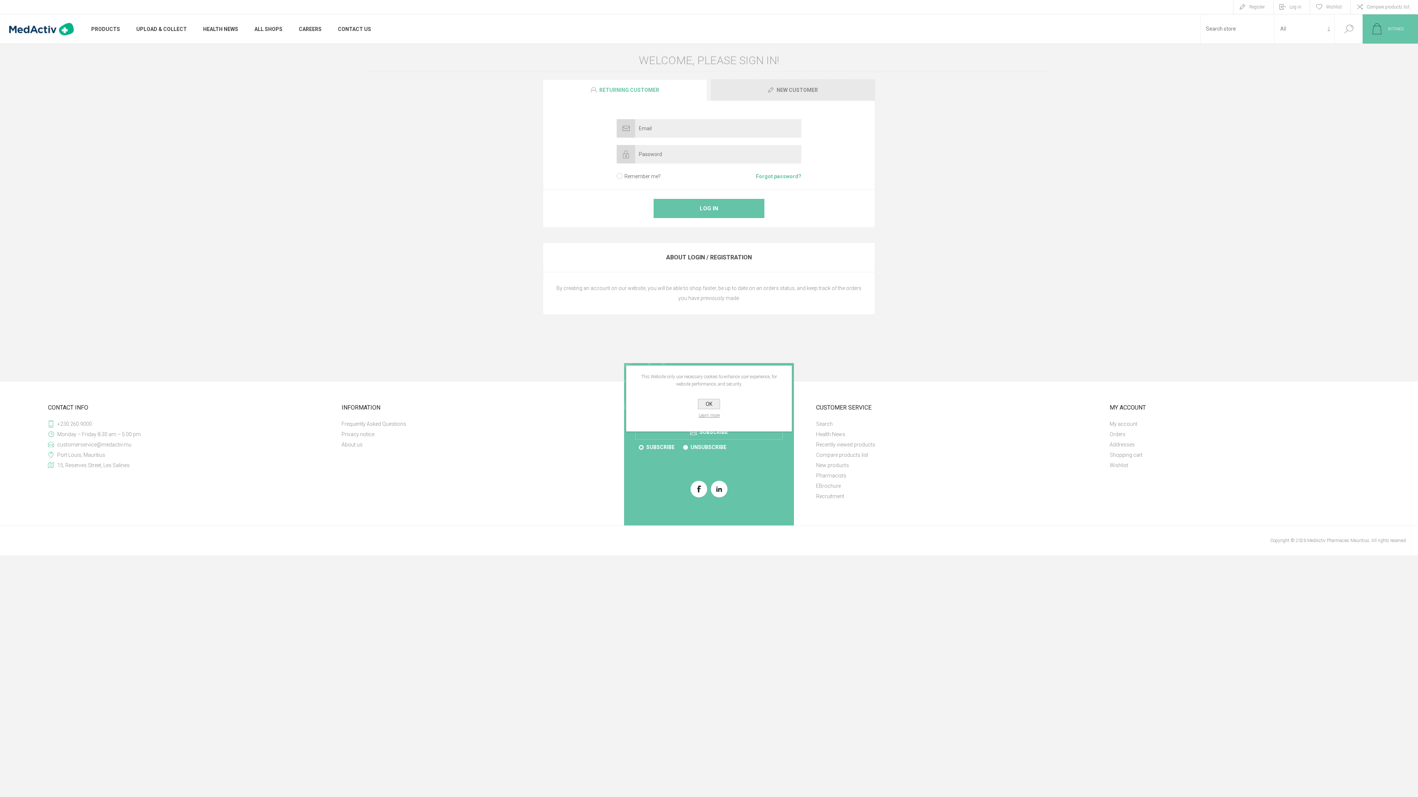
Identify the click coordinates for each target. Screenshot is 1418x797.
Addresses (1122, 445)
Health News (830, 434)
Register (1257, 7)
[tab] (626, 90)
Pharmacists (831, 476)
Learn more (709, 415)
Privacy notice (358, 434)
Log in (1295, 7)
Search (1349, 29)
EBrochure (828, 486)
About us (352, 445)
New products (832, 465)
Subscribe (660, 447)
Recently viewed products (845, 445)
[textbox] (1237, 29)
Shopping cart (1126, 455)
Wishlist (1119, 465)
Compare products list (1388, 7)
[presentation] (625, 90)
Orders (1118, 434)
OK (709, 404)
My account (1123, 424)
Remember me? (642, 176)
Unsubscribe (708, 447)
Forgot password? (778, 176)
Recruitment (830, 496)
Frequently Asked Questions (374, 424)
